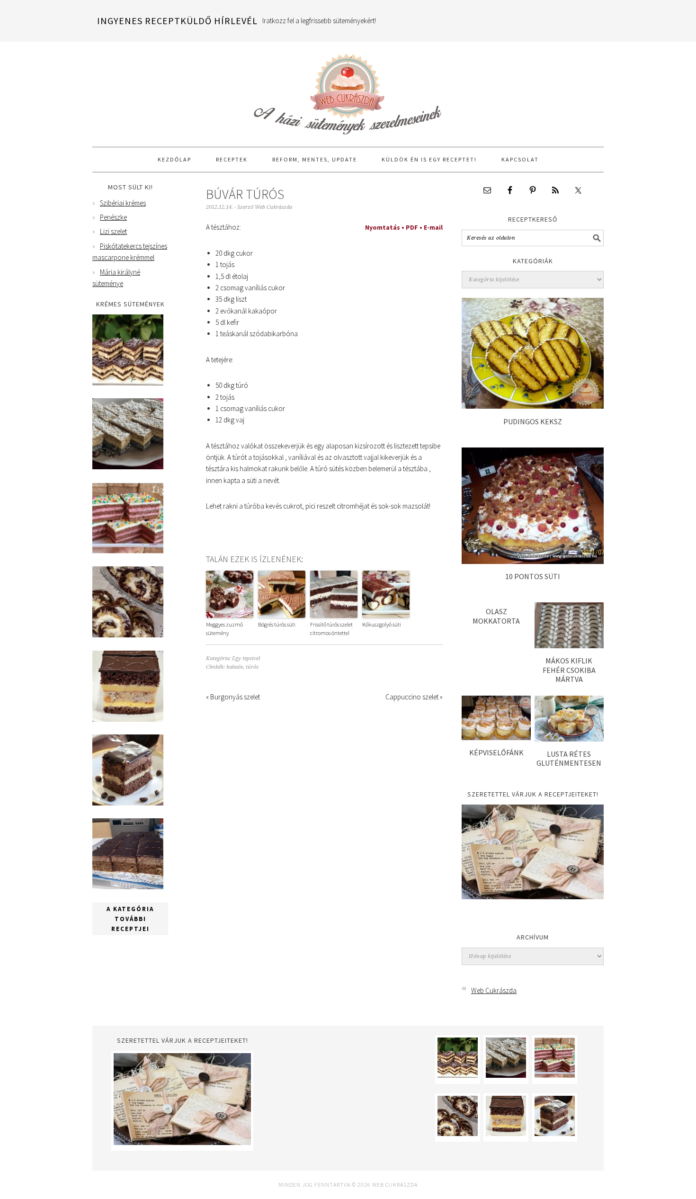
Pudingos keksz (532, 421)
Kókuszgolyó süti (381, 624)
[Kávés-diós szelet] (127, 886)
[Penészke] (127, 466)
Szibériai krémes (123, 202)
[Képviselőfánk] (496, 737)
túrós (252, 667)
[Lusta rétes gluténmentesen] (569, 738)
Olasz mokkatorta (496, 616)
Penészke (113, 217)
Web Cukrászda (348, 90)
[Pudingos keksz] (533, 406)
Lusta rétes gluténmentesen (568, 758)
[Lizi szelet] (127, 550)
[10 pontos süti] (533, 561)
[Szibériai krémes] (127, 382)
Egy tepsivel (246, 658)
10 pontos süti (532, 576)
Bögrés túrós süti (276, 624)
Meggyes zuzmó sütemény (224, 628)
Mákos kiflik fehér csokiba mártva (569, 669)
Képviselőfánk (496, 752)
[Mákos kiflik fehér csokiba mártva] (569, 645)
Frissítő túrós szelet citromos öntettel (331, 628)
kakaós (234, 667)
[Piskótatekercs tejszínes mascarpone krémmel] (127, 634)
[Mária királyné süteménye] (127, 719)
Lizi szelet (113, 231)
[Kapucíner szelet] (127, 802)
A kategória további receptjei (130, 919)
